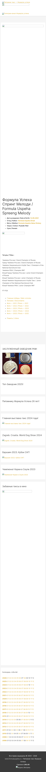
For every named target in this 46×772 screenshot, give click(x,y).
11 (31, 681)
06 (20, 678)
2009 (4, 737)
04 (15, 678)
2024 (4, 685)
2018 (4, 706)
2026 (4, 678)
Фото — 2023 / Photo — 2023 (18, 308)
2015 (4, 716)
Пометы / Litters (13, 318)
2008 (4, 740)
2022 (4, 692)
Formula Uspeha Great (26, 221)
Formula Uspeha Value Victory (30, 223)
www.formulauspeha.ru (13, 759)
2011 (4, 730)
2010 (4, 733)
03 (13, 678)
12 (33, 681)
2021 (4, 695)
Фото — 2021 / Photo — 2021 (17, 303)
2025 (4, 681)
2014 (4, 720)
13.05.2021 (34, 218)
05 (17, 678)
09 (27, 681)
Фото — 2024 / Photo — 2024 (18, 311)
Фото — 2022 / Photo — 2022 (18, 306)
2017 (4, 709)
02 (10, 678)
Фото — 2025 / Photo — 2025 (18, 313)
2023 (4, 688)
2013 (4, 723)
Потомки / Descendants (15, 301)
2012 (4, 727)
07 (22, 681)
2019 (4, 702)
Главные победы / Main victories (19, 298)
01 (8, 678)
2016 (4, 713)
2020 (4, 699)
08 (25, 678)
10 (29, 681)
